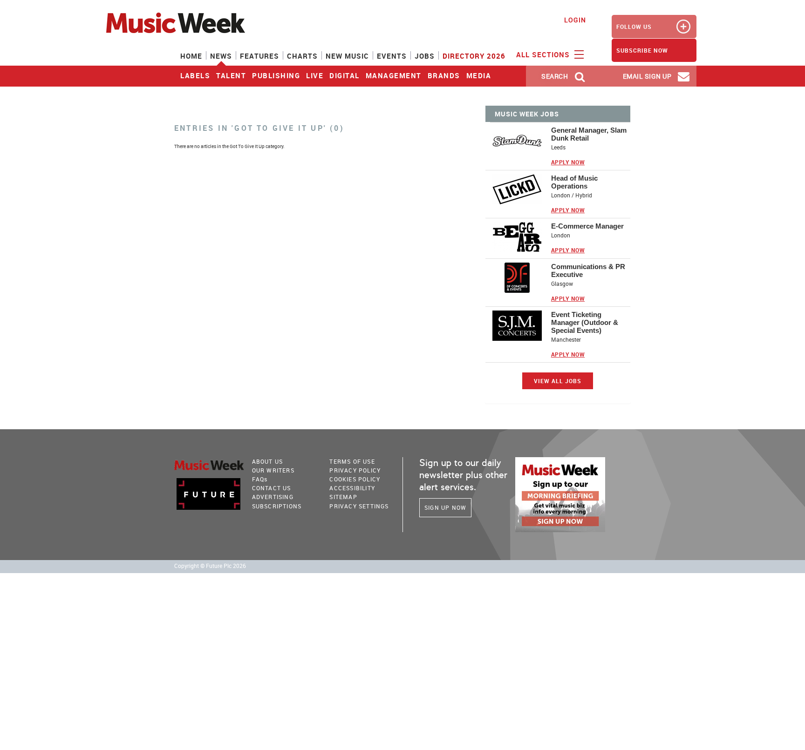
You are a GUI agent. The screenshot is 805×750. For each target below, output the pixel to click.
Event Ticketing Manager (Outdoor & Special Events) (584, 322)
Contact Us (271, 488)
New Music (347, 56)
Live (314, 75)
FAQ (260, 479)
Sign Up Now (445, 507)
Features (259, 56)
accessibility (352, 488)
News (221, 56)
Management (394, 75)
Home (191, 56)
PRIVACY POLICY (355, 470)
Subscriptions (277, 506)
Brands (444, 75)
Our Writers (273, 470)
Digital (344, 75)
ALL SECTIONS (544, 54)
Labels (195, 75)
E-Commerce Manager (587, 226)
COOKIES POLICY (354, 479)
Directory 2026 (474, 56)
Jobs (425, 56)
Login (575, 19)
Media (478, 75)
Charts (302, 56)
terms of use (352, 461)
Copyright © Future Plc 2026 (210, 565)
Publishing (276, 75)
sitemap (343, 496)
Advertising (272, 496)
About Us (267, 461)
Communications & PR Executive (588, 270)
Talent (231, 75)
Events (392, 56)
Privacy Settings (359, 506)
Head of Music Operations (574, 182)
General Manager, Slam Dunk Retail (589, 134)
